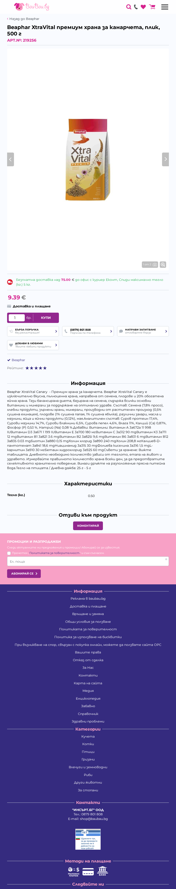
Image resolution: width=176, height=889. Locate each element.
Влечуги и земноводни (88, 767)
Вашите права (88, 652)
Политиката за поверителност (54, 553)
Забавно (88, 706)
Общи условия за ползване (88, 622)
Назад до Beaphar (24, 19)
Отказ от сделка (88, 660)
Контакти (88, 675)
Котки (88, 744)
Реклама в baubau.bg (88, 598)
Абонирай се (22, 573)
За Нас (88, 668)
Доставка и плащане (88, 606)
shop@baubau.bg (94, 819)
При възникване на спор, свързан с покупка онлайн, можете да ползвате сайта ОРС (88, 645)
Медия (88, 691)
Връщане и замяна (88, 614)
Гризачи (88, 759)
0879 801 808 (92, 814)
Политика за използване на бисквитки (88, 637)
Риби (88, 775)
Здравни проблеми (88, 721)
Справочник (88, 714)
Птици (88, 752)
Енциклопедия (88, 698)
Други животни (88, 782)
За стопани (88, 790)
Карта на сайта (88, 683)
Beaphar (18, 360)
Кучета (88, 736)
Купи (46, 318)
